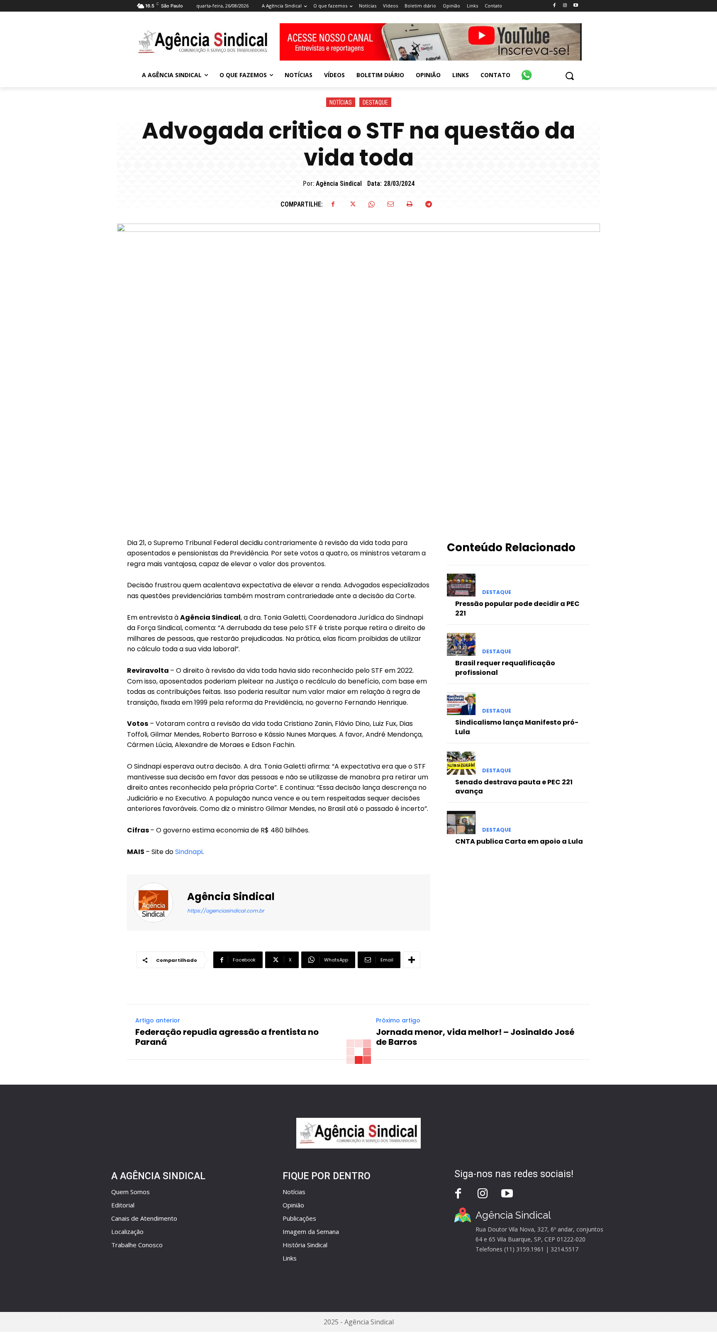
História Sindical (305, 1245)
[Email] (390, 204)
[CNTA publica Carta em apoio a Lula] (461, 822)
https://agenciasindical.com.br (225, 910)
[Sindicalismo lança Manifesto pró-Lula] (461, 703)
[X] (352, 204)
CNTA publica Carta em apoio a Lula (519, 841)
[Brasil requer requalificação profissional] (461, 644)
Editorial (122, 1205)
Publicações (299, 1218)
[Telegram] (428, 204)
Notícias (340, 102)
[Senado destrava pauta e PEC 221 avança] (461, 763)
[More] (411, 960)
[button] (569, 75)
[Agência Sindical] (158, 902)
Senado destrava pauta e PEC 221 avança (514, 786)
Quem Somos (130, 1192)
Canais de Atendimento (144, 1218)
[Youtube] (575, 5)
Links (290, 1258)
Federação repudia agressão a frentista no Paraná (227, 1037)
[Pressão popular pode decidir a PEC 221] (461, 585)
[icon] (526, 70)
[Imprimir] (409, 204)
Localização (127, 1231)
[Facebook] (554, 5)
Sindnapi (188, 852)
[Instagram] (565, 5)
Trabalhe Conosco (137, 1245)
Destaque (375, 102)
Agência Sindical (339, 183)
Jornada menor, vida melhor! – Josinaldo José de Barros (475, 1037)
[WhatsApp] (371, 204)
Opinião (293, 1205)
